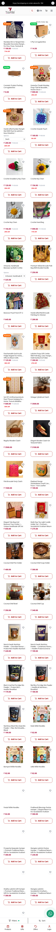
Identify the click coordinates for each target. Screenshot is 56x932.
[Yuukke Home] (10, 11)
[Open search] (32, 10)
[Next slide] (52, 3)
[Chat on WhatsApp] (50, 913)
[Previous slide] (3, 3)
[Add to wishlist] (23, 25)
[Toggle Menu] (51, 10)
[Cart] (46, 11)
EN (40, 10)
